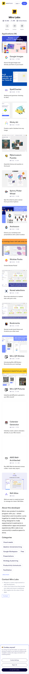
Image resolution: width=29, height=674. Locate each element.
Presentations (8, 556)
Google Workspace (10, 551)
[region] (14, 659)
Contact (5, 596)
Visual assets (8, 542)
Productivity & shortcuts (12, 565)
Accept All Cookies (14, 669)
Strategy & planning (10, 561)
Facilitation (7, 570)
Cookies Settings (14, 660)
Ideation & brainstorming (12, 547)
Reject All (14, 665)
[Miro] (4, 3)
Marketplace (9, 3)
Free (22, 551)
